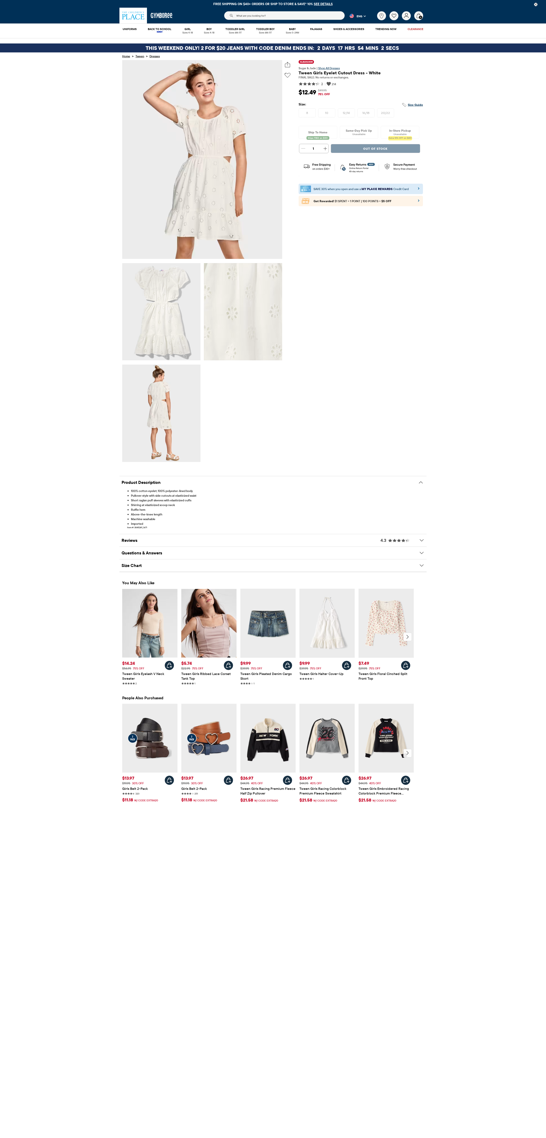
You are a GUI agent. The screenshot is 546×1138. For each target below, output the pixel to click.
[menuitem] (130, 29)
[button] (355, 16)
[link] (381, 15)
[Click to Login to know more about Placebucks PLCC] (418, 202)
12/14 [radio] (346, 113)
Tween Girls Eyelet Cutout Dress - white (340, 72)
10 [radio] (326, 113)
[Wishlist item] (395, 19)
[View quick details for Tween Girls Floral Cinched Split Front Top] (405, 665)
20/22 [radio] (385, 113)
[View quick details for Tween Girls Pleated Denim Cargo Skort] (287, 665)
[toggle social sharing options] (287, 64)
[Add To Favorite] (287, 75)
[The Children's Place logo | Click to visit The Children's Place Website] (133, 15)
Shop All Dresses (329, 68)
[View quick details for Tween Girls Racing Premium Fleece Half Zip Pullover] (287, 780)
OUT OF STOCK (375, 149)
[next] (407, 637)
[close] (535, 4)
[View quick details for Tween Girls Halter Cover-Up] (346, 665)
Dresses (155, 56)
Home (126, 56)
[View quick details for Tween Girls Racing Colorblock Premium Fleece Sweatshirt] (346, 780)
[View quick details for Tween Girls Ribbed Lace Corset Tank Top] (228, 665)
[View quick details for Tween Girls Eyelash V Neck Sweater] (169, 665)
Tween (139, 56)
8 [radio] (307, 113)
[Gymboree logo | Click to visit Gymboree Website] (162, 15)
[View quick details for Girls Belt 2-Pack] (169, 780)
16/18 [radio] (366, 113)
